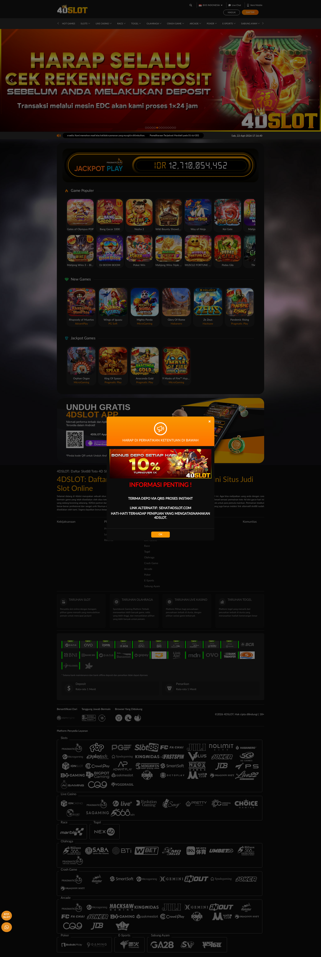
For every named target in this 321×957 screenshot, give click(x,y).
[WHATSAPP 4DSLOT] (5, 927)
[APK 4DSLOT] (5, 915)
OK (160, 534)
